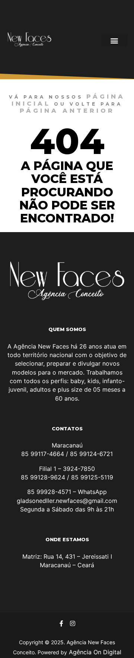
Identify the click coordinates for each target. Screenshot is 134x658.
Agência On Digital (94, 652)
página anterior (67, 110)
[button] (114, 40)
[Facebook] (61, 623)
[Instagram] (72, 623)
